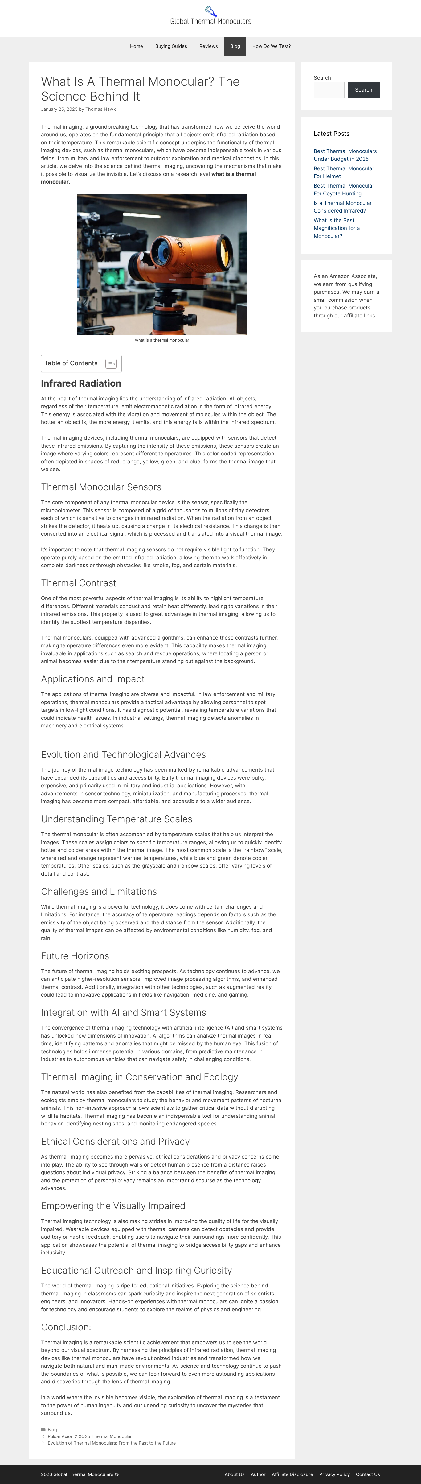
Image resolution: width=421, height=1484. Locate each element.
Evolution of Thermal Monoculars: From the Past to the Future (112, 1442)
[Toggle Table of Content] (108, 364)
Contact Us (368, 1474)
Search (322, 78)
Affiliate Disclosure (292, 1474)
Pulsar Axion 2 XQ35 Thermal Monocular (90, 1436)
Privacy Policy (334, 1474)
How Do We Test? (271, 46)
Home (136, 46)
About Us (235, 1474)
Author (258, 1474)
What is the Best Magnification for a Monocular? (337, 228)
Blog (235, 46)
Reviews (208, 46)
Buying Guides (171, 46)
